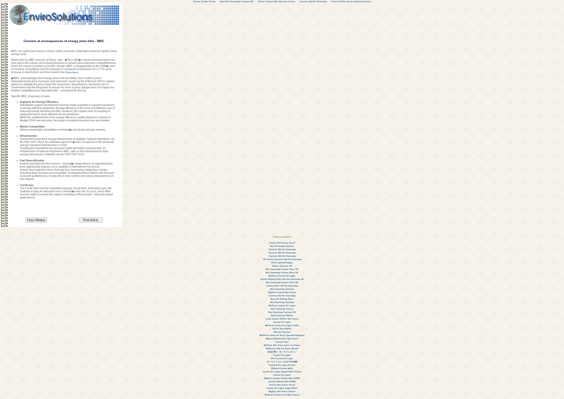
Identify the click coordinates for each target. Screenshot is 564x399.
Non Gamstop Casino (282, 309)
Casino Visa (282, 342)
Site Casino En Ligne (282, 358)
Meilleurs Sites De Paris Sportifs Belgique (282, 335)
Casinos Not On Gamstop (282, 249)
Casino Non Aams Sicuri (282, 243)
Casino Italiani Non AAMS (282, 381)
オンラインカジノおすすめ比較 (282, 361)
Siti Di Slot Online (282, 328)
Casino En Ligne (282, 322)
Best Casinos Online (282, 315)
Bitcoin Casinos (282, 332)
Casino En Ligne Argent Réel (282, 388)
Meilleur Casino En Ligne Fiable (282, 325)
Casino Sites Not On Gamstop (282, 285)
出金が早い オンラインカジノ (282, 352)
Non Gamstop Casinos (282, 246)
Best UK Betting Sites (282, 299)
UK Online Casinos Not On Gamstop (282, 259)
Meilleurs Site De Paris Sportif (282, 348)
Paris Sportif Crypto (282, 262)
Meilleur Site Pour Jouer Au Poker (282, 345)
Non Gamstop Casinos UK (282, 312)
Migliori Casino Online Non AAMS (282, 378)
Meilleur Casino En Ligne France (282, 394)
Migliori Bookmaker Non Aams (282, 338)
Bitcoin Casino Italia (282, 368)
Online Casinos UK (282, 266)
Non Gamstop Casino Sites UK (282, 269)
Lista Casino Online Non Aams (282, 319)
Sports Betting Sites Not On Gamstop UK (282, 279)
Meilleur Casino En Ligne (282, 276)
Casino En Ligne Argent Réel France (282, 371)
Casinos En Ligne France (282, 365)
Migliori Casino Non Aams (282, 292)
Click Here (72, 72)
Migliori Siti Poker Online (282, 391)
